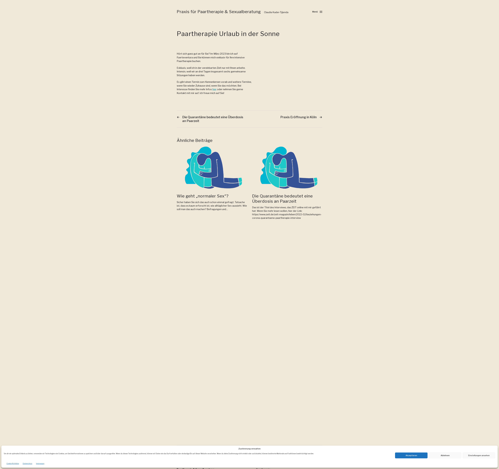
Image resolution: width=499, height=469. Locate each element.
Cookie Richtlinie (12, 464)
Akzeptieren (411, 455)
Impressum (40, 464)
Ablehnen (445, 455)
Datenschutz (27, 464)
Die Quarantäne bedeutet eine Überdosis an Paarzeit (282, 198)
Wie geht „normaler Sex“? (203, 196)
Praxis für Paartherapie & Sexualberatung (219, 12)
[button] (317, 12)
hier (214, 89)
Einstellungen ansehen (479, 455)
